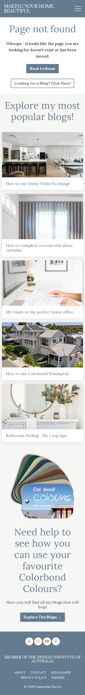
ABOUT (20, 672)
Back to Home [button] (42, 69)
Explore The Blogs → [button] (42, 617)
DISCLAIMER (61, 672)
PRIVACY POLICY (34, 677)
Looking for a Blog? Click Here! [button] (42, 83)
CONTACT (38, 672)
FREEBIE (57, 677)
